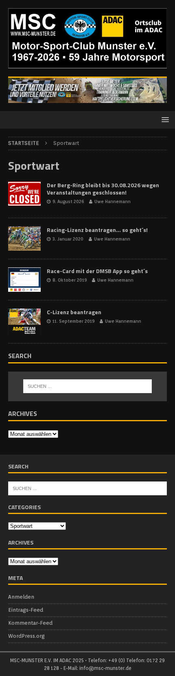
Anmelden (21, 597)
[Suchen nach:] (87, 386)
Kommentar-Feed (30, 623)
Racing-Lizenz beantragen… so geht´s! (97, 229)
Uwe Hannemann (112, 201)
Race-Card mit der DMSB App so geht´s (97, 271)
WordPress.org (26, 636)
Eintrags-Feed (25, 610)
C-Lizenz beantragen (74, 312)
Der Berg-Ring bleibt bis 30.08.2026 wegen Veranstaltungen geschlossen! (103, 189)
